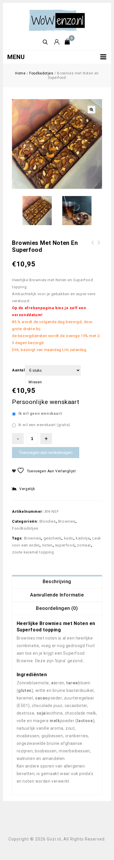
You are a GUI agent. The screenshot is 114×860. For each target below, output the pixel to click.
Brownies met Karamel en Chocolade (99, 246)
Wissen (35, 382)
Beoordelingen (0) (57, 608)
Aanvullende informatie (57, 595)
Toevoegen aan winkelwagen (45, 452)
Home (20, 73)
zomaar (84, 545)
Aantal (18, 370)
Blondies (47, 521)
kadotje (83, 538)
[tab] (57, 581)
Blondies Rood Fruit (92, 246)
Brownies (66, 521)
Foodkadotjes (41, 73)
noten (47, 545)
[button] (91, 109)
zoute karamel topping (33, 552)
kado (68, 538)
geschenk (53, 538)
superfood (65, 545)
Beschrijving (57, 581)
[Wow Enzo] (57, 20)
